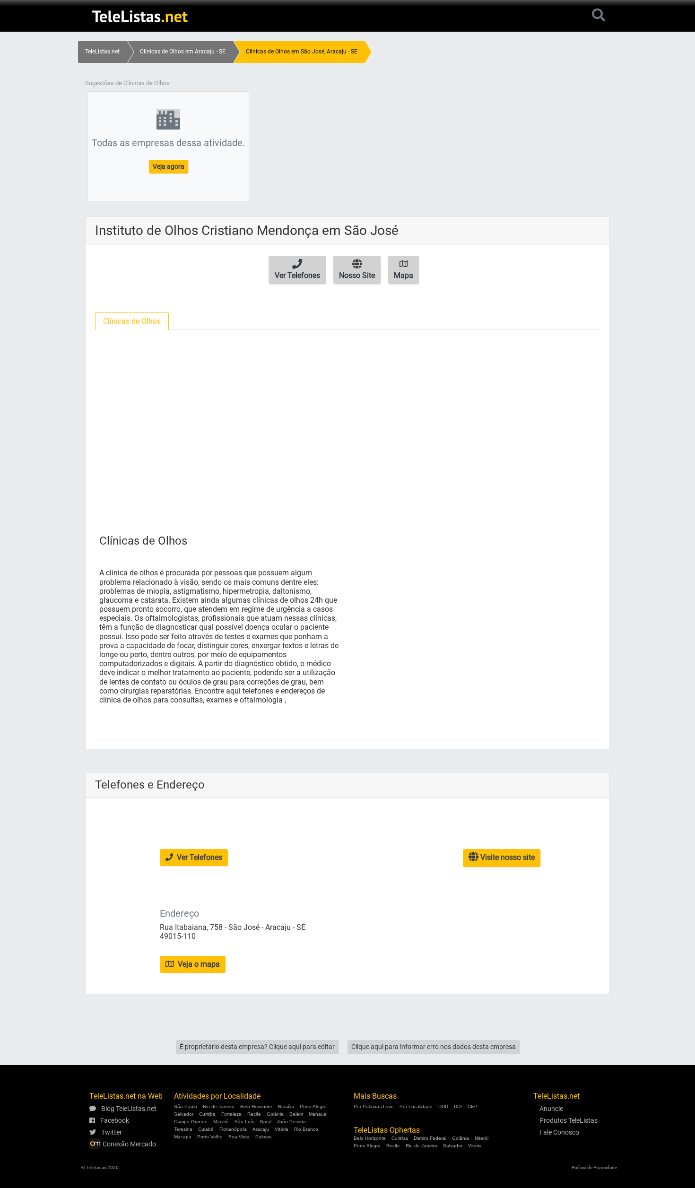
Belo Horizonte (256, 1106)
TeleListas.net (102, 51)
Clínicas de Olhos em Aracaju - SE (183, 51)
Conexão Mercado (128, 1144)
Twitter (111, 1132)
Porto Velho (210, 1136)
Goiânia (275, 1114)
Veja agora (168, 166)
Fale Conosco (559, 1132)
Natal (265, 1121)
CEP (473, 1106)
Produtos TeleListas (568, 1120)
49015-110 (178, 936)
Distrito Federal (430, 1138)
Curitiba (207, 1114)
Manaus (317, 1114)
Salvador (183, 1114)
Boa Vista (239, 1136)
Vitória (281, 1129)
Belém (296, 1114)
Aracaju (260, 1129)
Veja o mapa (198, 964)
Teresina (183, 1129)
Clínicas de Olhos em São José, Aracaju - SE (301, 51)
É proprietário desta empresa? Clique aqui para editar (257, 1046)
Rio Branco (306, 1129)
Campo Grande (191, 1121)
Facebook (114, 1120)
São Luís (244, 1121)
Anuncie (551, 1108)
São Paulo (185, 1106)
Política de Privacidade (594, 1167)
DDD (443, 1106)
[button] (297, 270)
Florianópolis (233, 1129)
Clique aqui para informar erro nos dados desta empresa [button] (433, 1046)
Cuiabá (206, 1129)
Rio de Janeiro (219, 1106)
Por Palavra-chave (374, 1106)
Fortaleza (231, 1114)
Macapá (182, 1136)
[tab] (132, 321)
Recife (254, 1114)
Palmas (263, 1136)
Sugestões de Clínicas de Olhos (127, 83)
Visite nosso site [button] (506, 857)
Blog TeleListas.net (128, 1108)
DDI (458, 1106)
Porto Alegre (313, 1106)
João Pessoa (291, 1121)
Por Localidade (416, 1106)
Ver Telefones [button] (198, 857)
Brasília (286, 1106)
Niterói (481, 1138)
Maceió (221, 1121)
